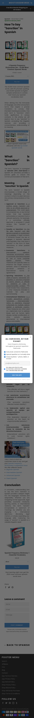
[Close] (30, 337)
